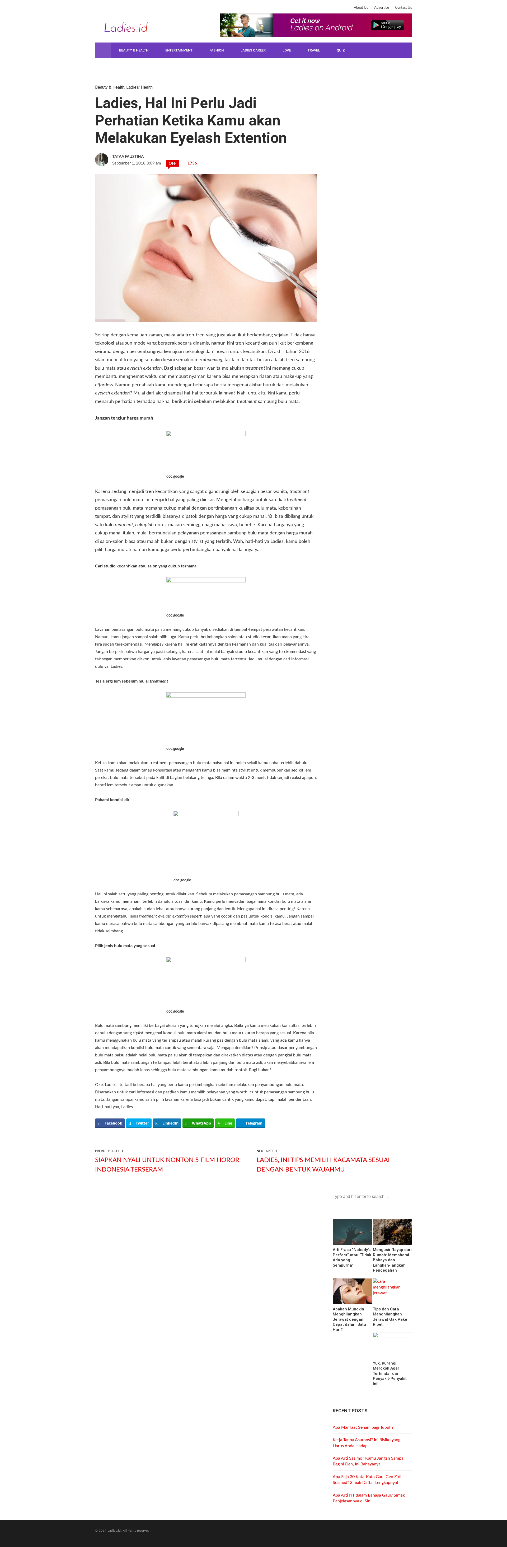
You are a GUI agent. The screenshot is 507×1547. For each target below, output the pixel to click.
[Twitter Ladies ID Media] (108, 9)
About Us (361, 8)
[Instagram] (116, 9)
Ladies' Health (139, 87)
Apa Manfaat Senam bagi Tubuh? (363, 1427)
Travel (314, 50)
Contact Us (403, 8)
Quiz (341, 50)
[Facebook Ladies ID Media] (99, 9)
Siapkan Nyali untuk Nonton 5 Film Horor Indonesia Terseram (167, 1165)
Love (287, 50)
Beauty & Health (133, 50)
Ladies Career (253, 50)
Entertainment (179, 50)
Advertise (381, 8)
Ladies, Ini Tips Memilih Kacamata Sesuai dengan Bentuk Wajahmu (323, 1165)
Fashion (216, 50)
